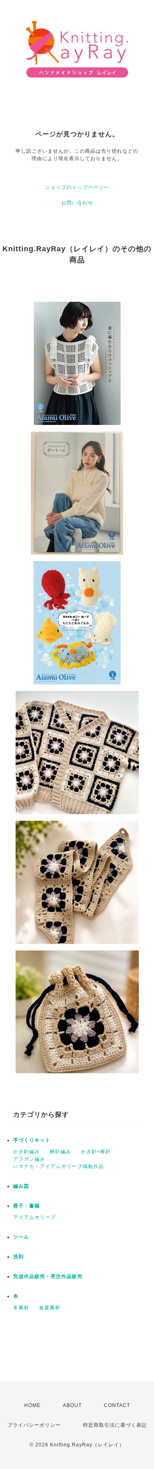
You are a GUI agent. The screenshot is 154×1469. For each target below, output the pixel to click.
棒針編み (60, 1152)
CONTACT (117, 1405)
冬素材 (21, 1308)
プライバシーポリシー (34, 1425)
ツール (21, 1237)
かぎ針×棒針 (96, 1152)
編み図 (21, 1186)
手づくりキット (32, 1140)
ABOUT (72, 1405)
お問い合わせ (77, 203)
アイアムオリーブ (34, 1217)
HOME (32, 1405)
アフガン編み (29, 1159)
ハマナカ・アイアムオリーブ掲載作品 (58, 1166)
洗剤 (18, 1257)
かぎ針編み (26, 1152)
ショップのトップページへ (77, 187)
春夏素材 (49, 1308)
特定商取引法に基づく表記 (115, 1425)
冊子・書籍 (26, 1206)
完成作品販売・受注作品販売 (48, 1276)
